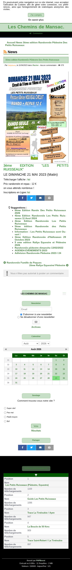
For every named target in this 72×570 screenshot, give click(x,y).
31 (16, 383)
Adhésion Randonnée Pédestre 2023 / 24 (38, 253)
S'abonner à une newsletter (37, 314)
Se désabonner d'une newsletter (37, 317)
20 (41, 374)
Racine (35, 65)
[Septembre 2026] (66, 349)
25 (25, 378)
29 (56, 378)
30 (64, 378)
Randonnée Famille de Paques (24, 262)
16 (64, 369)
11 (24, 369)
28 (49, 378)
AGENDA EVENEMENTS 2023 (31, 250)
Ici (28, 179)
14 (49, 369)
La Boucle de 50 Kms (38, 527)
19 (33, 374)
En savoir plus (36, 20)
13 (41, 369)
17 (16, 374)
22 (56, 374)
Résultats (36, 431)
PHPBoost (40, 560)
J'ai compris (36, 15)
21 (49, 374)
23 (64, 374)
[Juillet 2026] (6, 349)
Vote (36, 426)
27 (41, 378)
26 (33, 378)
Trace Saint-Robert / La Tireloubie (44, 540)
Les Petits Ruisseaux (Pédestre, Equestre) (27, 485)
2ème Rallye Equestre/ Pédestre (47, 265)
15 (56, 369)
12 (33, 369)
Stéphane (12, 65)
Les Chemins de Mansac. (36, 26)
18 (25, 374)
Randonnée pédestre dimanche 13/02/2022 (39, 247)
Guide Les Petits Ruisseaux (41, 499)
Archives (36, 327)
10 (16, 369)
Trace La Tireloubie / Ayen (41, 513)
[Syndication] (5, 52)
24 (16, 378)
